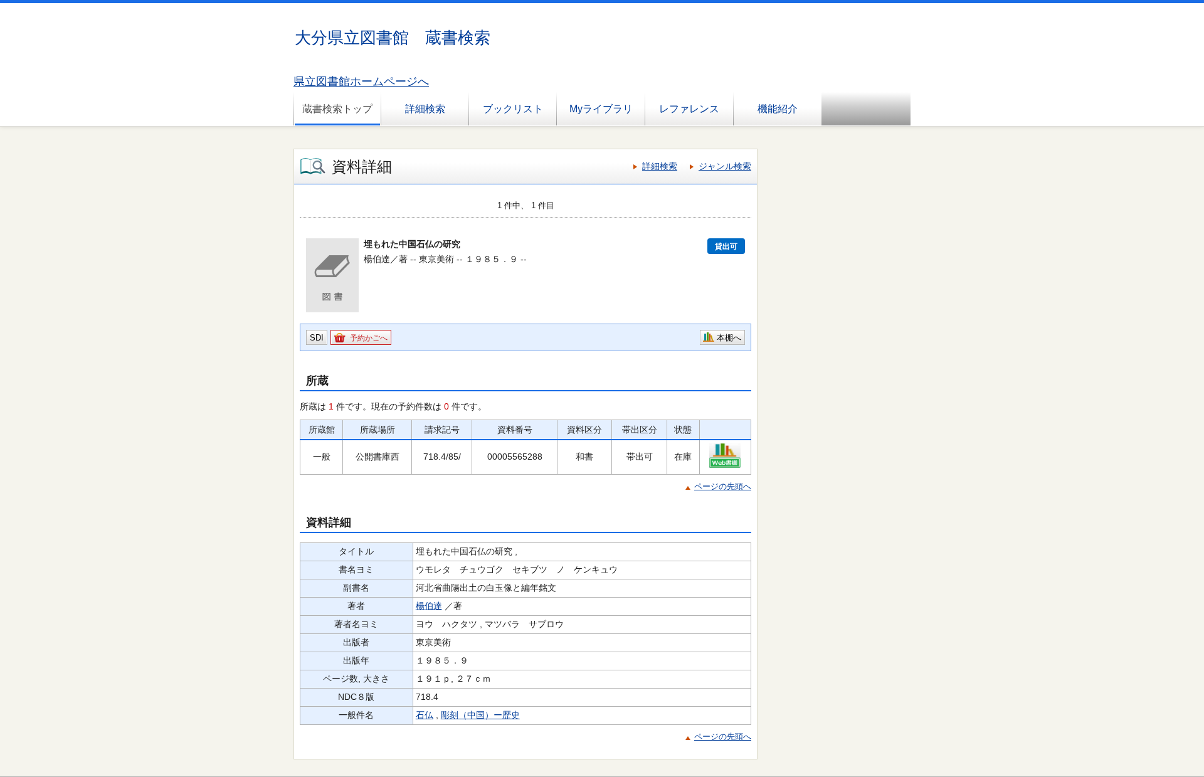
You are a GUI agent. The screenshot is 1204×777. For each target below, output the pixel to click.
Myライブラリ (601, 108)
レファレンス (689, 108)
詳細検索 (425, 108)
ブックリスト (513, 108)
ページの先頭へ (722, 486)
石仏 (424, 715)
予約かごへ (369, 338)
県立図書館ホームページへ (361, 81)
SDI (317, 337)
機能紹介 (778, 108)
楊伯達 (429, 606)
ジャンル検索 (725, 166)
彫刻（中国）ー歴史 (480, 715)
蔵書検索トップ (337, 108)
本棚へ (729, 337)
